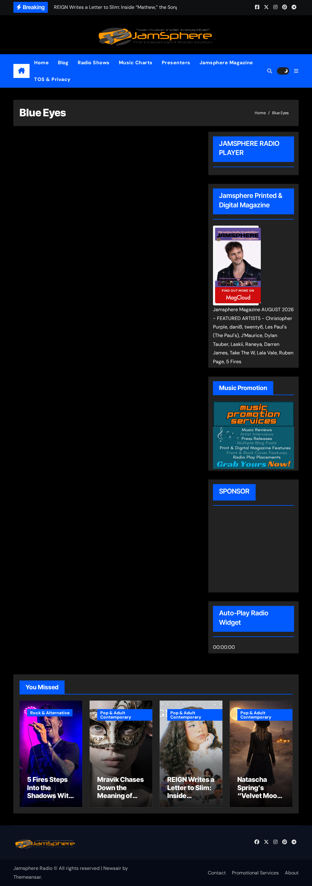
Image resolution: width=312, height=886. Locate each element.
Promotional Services (255, 873)
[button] (296, 71)
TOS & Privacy (52, 79)
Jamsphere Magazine (226, 62)
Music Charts (136, 62)
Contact (217, 873)
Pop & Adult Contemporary (115, 715)
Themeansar (27, 877)
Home (41, 62)
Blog (63, 62)
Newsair (112, 868)
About (292, 873)
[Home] (21, 71)
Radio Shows (94, 62)
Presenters (176, 62)
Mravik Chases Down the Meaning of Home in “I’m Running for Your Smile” (120, 799)
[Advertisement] (252, 550)
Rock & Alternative (49, 712)
